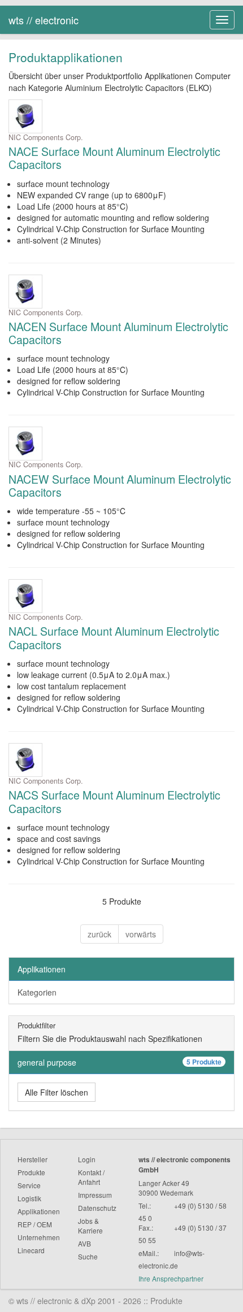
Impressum (95, 1195)
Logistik (29, 1198)
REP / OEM (35, 1224)
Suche (88, 1256)
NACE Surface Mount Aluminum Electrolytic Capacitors (114, 158)
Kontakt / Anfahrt (91, 1177)
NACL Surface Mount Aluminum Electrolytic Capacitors (113, 638)
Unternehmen (39, 1237)
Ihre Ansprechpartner (170, 1278)
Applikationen (42, 969)
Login (87, 1159)
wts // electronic (43, 19)
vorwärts (140, 934)
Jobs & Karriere (90, 1225)
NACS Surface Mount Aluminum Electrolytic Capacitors (114, 801)
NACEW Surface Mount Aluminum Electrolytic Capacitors (119, 486)
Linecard (31, 1250)
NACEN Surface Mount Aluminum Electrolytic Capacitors (118, 333)
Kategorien (37, 992)
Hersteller (32, 1159)
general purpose (120, 1062)
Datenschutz (97, 1208)
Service (29, 1185)
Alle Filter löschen (56, 1092)
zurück (99, 934)
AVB (84, 1243)
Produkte (31, 1172)
